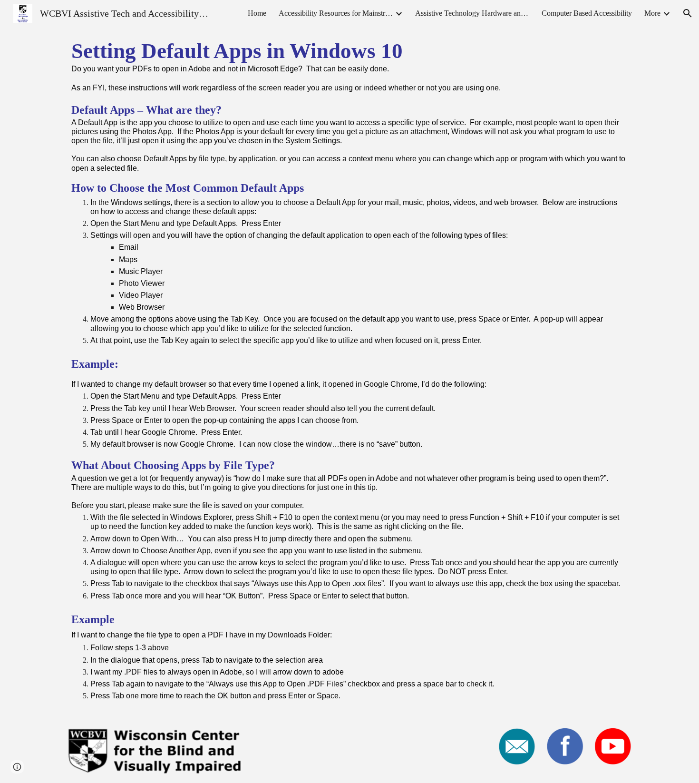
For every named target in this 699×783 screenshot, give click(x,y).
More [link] (652, 13)
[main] (349, 373)
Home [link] (257, 13)
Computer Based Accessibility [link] (587, 13)
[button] (687, 13)
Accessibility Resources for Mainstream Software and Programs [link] (336, 13)
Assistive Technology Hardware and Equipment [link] (472, 13)
